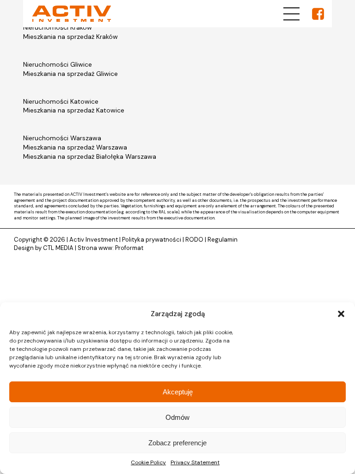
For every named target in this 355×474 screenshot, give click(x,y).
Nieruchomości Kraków (57, 27)
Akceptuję (178, 392)
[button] (341, 313)
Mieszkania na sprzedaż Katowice (73, 110)
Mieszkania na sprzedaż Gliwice (70, 73)
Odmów (177, 417)
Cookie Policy (148, 462)
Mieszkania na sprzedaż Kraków (70, 36)
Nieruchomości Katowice (60, 101)
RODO (194, 239)
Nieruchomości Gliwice (57, 64)
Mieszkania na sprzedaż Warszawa (75, 147)
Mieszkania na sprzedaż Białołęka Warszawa (89, 156)
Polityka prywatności (151, 239)
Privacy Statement (195, 462)
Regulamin (223, 239)
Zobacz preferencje (177, 443)
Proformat (129, 248)
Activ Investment (93, 239)
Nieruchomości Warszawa (62, 138)
